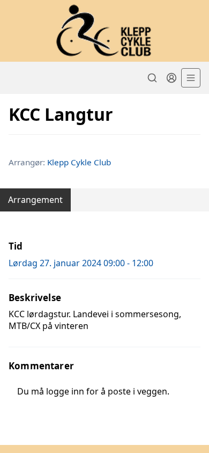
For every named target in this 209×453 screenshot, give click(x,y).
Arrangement (35, 200)
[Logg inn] (171, 77)
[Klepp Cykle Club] (104, 31)
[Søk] (152, 77)
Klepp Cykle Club (79, 162)
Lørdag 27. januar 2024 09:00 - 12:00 (81, 263)
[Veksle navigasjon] (190, 77)
